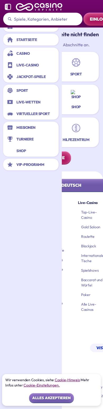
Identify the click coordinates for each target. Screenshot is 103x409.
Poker (86, 294)
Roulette (88, 236)
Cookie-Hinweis (67, 380)
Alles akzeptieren (51, 398)
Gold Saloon (90, 227)
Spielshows (90, 270)
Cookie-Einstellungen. (42, 385)
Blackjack (88, 246)
